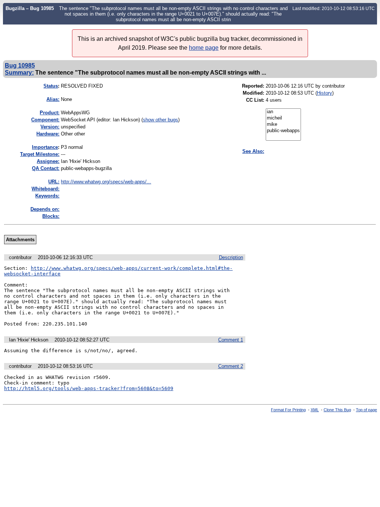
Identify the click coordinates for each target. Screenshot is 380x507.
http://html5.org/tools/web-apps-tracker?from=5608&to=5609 (88, 388)
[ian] (283, 112)
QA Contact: (45, 168)
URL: (53, 181)
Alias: (52, 99)
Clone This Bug (337, 410)
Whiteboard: (45, 189)
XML (315, 410)
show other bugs (160, 119)
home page (204, 48)
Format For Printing (288, 410)
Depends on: (44, 209)
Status (50, 86)
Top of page (366, 410)
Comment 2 (230, 366)
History (324, 93)
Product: (49, 112)
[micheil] (283, 118)
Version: (49, 127)
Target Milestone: (39, 154)
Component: (45, 119)
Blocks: (50, 216)
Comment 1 (230, 340)
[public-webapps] (283, 131)
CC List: (255, 100)
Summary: (19, 72)
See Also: (253, 151)
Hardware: (47, 134)
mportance (45, 147)
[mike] (283, 124)
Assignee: (48, 161)
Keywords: (47, 196)
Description (231, 257)
